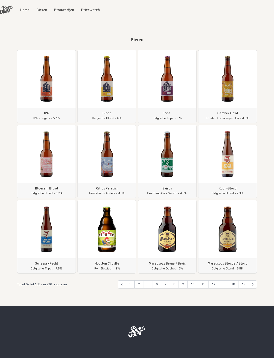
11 (203, 284)
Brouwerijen (64, 9)
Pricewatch (90, 9)
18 (233, 284)
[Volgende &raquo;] (253, 284)
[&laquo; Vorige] (122, 284)
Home (25, 9)
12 (213, 284)
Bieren (41, 9)
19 (243, 284)
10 (192, 284)
